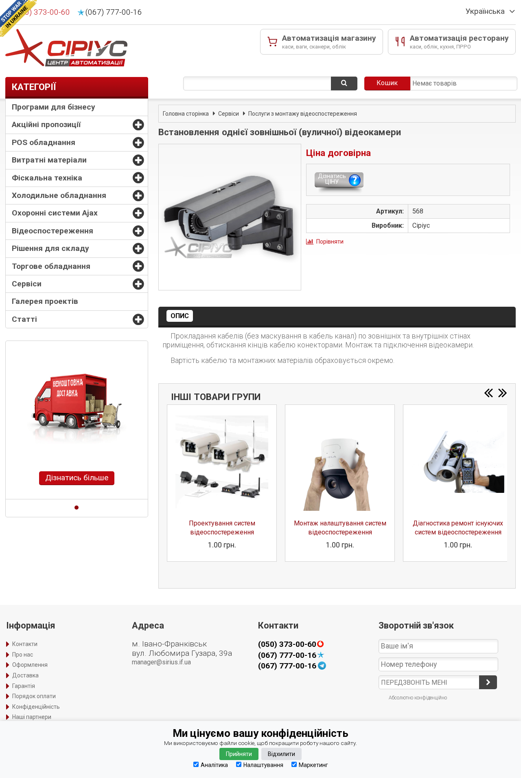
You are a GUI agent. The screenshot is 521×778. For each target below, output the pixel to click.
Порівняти (330, 241)
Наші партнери (31, 717)
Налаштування (263, 765)
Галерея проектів (45, 301)
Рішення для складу (50, 248)
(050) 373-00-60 (41, 12)
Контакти (24, 644)
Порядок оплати (34, 696)
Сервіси (27, 283)
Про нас (22, 654)
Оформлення (30, 665)
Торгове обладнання (51, 266)
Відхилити (281, 754)
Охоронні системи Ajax (55, 213)
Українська (485, 11)
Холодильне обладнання (59, 195)
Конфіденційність (36, 706)
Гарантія (23, 686)
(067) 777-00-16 (113, 12)
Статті (24, 319)
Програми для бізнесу (53, 107)
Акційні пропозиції (46, 124)
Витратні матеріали (49, 160)
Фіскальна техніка (47, 177)
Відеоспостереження (52, 230)
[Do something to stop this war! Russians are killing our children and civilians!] (18, 18)
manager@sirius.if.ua (161, 662)
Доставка (25, 675)
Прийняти (239, 754)
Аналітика (214, 765)
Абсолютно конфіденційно (418, 698)
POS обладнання (43, 142)
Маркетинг (313, 765)
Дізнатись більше (76, 477)
